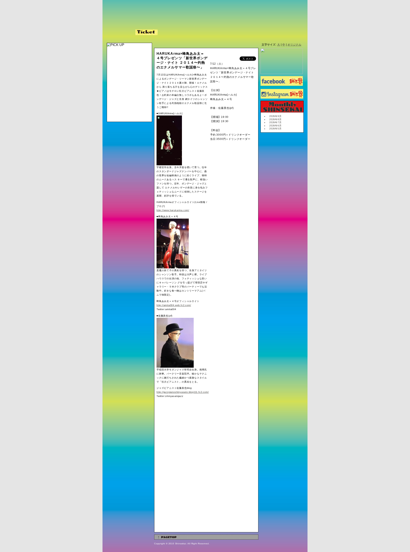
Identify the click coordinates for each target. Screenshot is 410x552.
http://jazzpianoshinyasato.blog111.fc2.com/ (183, 392)
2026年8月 (275, 119)
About (169, 32)
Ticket (146, 32)
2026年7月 (275, 122)
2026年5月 (275, 128)
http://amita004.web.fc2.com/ (174, 305)
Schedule (120, 32)
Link (204, 32)
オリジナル (294, 44)
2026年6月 (275, 125)
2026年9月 (275, 116)
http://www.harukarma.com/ (173, 210)
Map (188, 32)
